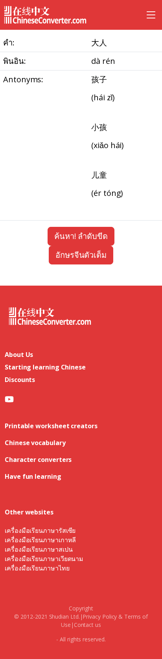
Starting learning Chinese (45, 367)
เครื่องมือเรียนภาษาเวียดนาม (44, 558)
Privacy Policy (100, 616)
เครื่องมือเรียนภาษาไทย (37, 568)
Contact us (87, 624)
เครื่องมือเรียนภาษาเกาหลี (40, 540)
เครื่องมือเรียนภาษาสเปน (38, 549)
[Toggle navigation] (151, 15)
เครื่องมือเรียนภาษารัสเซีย (40, 530)
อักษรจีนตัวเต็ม (81, 255)
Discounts (20, 379)
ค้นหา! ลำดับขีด (81, 236)
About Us (19, 354)
